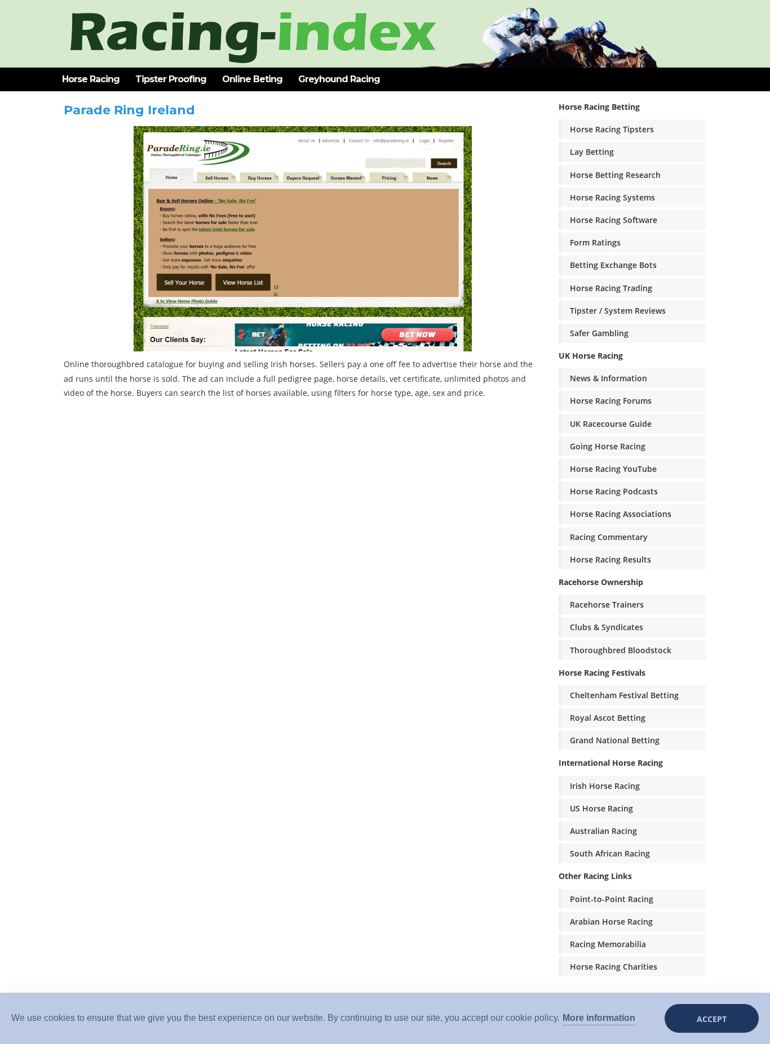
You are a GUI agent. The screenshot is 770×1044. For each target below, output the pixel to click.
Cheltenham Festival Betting (624, 695)
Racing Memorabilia (608, 944)
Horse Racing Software (613, 220)
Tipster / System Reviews (618, 310)
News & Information (608, 378)
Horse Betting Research (615, 174)
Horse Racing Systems (612, 197)
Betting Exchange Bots (613, 265)
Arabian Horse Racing (611, 921)
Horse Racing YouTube (613, 468)
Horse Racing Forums (611, 400)
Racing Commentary (609, 537)
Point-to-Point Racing (611, 899)
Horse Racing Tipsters (612, 129)
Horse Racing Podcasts (614, 491)
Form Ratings (595, 242)
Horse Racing (91, 79)
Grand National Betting (615, 740)
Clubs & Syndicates (606, 627)
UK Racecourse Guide (611, 423)
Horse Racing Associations (620, 513)
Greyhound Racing (339, 79)
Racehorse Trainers (607, 604)
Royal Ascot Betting (607, 717)
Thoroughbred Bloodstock (620, 650)
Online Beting (252, 79)
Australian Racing (603, 831)
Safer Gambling (599, 333)
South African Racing (610, 853)
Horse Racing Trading (611, 288)
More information (599, 1018)
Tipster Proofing (170, 79)
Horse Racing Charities (613, 966)
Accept (712, 1019)
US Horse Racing (601, 808)
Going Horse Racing (607, 446)
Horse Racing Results (610, 559)
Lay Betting (592, 151)
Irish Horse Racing (605, 785)
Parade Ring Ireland (129, 110)
